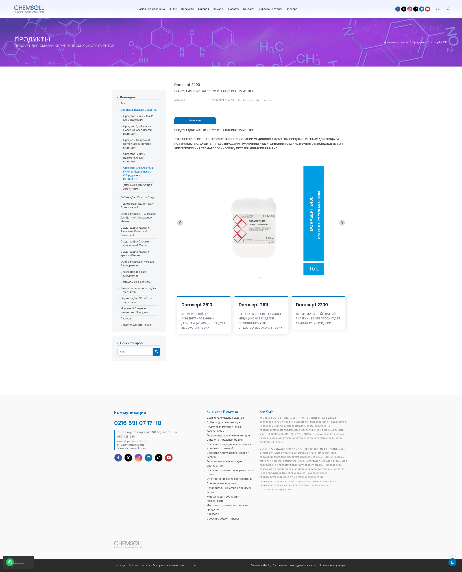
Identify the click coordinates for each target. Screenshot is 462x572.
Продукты (418, 42)
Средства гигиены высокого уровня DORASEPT (134, 157)
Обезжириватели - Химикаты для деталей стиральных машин (138, 217)
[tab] (195, 120)
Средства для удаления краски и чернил (135, 253)
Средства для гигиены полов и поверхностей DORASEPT (137, 130)
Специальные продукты (135, 282)
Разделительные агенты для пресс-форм (138, 290)
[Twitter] (128, 458)
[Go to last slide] (180, 223)
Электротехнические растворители (133, 273)
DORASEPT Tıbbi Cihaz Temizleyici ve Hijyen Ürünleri (242, 100)
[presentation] (195, 120)
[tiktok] (158, 458)
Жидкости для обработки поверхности (136, 300)
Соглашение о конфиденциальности (294, 565)
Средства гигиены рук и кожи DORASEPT (138, 118)
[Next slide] (342, 223)
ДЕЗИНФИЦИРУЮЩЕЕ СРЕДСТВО (137, 187)
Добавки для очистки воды (137, 197)
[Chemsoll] (131, 544)
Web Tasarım (188, 565)
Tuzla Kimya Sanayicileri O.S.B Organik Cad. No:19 (149, 432)
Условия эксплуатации (332, 565)
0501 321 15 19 (126, 436)
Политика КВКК (260, 565)
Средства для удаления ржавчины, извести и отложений (135, 231)
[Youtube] (169, 458)
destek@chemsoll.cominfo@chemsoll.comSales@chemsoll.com (132, 445)
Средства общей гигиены (136, 325)
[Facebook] (118, 458)
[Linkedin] (148, 458)
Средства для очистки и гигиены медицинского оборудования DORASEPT (138, 173)
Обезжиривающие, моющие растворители (137, 263)
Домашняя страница (396, 42)
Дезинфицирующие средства (138, 110)
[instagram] (138, 458)
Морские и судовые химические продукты (134, 310)
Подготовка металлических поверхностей (137, 205)
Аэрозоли (126, 318)
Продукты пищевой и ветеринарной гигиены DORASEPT (137, 143)
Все (123, 103)
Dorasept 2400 (438, 42)
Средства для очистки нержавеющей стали (135, 243)
